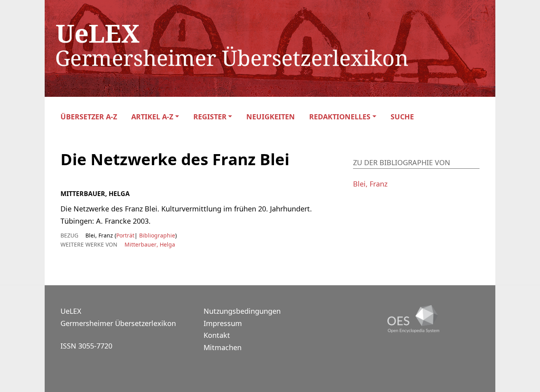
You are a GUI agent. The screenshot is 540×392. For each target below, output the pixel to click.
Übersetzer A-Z (88, 117)
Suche (402, 117)
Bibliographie (156, 235)
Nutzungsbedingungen (242, 311)
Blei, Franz (370, 183)
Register (210, 117)
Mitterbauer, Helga (150, 244)
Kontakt (217, 335)
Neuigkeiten (270, 117)
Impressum (223, 323)
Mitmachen (223, 347)
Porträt (125, 235)
